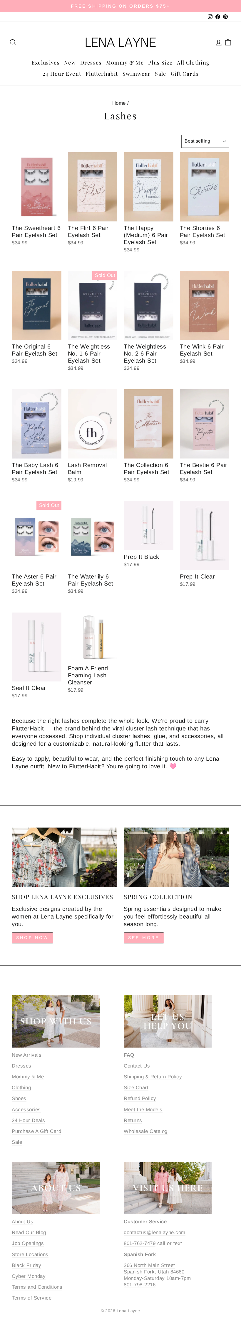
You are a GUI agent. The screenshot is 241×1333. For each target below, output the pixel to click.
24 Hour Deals (28, 1120)
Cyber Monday (29, 1276)
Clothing (21, 1087)
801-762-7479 (139, 1243)
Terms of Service (31, 1298)
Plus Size (160, 62)
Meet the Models (143, 1109)
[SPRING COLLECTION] (176, 857)
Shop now (32, 937)
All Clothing (193, 62)
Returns (133, 1120)
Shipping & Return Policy (153, 1077)
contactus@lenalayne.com (154, 1232)
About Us (22, 1221)
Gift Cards (185, 73)
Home (119, 103)
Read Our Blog (29, 1232)
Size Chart (136, 1087)
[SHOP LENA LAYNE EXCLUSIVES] (64, 857)
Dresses (90, 62)
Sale (160, 73)
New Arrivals (26, 1055)
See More (144, 937)
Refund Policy (140, 1098)
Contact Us (137, 1066)
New (70, 62)
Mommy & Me (125, 62)
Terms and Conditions (37, 1287)
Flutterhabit (102, 73)
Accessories (26, 1109)
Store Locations (30, 1254)
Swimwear (137, 73)
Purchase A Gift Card (36, 1131)
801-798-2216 (139, 1285)
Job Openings (28, 1243)
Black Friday (26, 1265)
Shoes (19, 1098)
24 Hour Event (62, 73)
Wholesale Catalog (146, 1131)
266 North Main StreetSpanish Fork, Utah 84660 (154, 1269)
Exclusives (45, 62)
